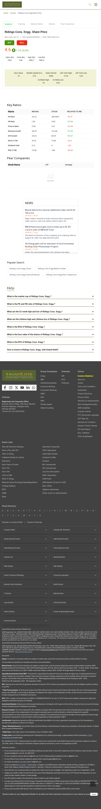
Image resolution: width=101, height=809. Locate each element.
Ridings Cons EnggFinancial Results (25, 274)
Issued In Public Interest (87, 426)
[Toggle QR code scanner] (93, 783)
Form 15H (6, 472)
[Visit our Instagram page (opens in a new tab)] (11, 388)
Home (6, 13)
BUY (9, 43)
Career (80, 383)
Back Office (47, 486)
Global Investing (47, 408)
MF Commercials (49, 464)
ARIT (42, 379)
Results (52, 24)
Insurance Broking (48, 386)
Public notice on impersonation (54, 493)
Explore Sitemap (34, 522)
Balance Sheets (37, 24)
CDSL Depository (49, 450)
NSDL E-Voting (8, 479)
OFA (42, 397)
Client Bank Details (49, 454)
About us (81, 379)
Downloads (82, 390)
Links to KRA (7, 475)
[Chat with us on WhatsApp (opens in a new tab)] (34, 388)
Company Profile (49, 457)
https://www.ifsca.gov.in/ (23, 652)
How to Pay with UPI (10, 450)
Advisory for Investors (86, 422)
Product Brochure (85, 394)
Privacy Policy (83, 397)
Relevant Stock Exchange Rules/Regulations (19, 482)
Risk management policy (87, 404)
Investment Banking (49, 390)
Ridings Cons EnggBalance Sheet (52, 268)
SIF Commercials (49, 468)
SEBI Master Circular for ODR (54, 482)
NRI (62, 376)
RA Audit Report (84, 429)
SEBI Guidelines (84, 408)
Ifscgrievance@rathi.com (49, 650)
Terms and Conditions (86, 386)
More (4, 497)
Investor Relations (85, 376)
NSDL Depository (49, 475)
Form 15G (6, 468)
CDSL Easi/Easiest (85, 436)
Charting (21, 24)
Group (43, 376)
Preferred (65, 383)
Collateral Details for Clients (13, 457)
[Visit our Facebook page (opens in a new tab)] (5, 388)
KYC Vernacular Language (88, 415)
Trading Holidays (9, 486)
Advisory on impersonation (88, 401)
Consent (45, 461)
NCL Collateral (83, 433)
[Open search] (90, 4)
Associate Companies (51, 447)
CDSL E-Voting (8, 454)
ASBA (4, 493)
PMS (42, 401)
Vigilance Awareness (50, 489)
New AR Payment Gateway (13, 447)
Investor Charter (84, 411)
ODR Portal (46, 479)
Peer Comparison (67, 24)
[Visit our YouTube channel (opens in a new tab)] (22, 388)
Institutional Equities (49, 383)
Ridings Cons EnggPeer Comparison (61, 274)
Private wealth (46, 404)
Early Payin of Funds (10, 464)
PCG (63, 379)
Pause (94, 794)
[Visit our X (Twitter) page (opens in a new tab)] (16, 388)
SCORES (23, 765)
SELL (22, 43)
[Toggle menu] (96, 4)
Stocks (13, 13)
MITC (4, 489)
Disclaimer (6, 461)
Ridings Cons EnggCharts (20, 268)
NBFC (43, 394)
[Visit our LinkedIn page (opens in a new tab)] (28, 388)
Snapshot (8, 24)
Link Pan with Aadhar (50, 472)
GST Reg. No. (83, 418)
